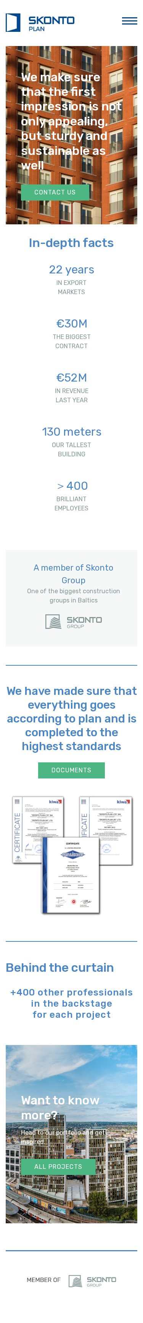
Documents (71, 770)
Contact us (55, 192)
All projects (58, 1166)
